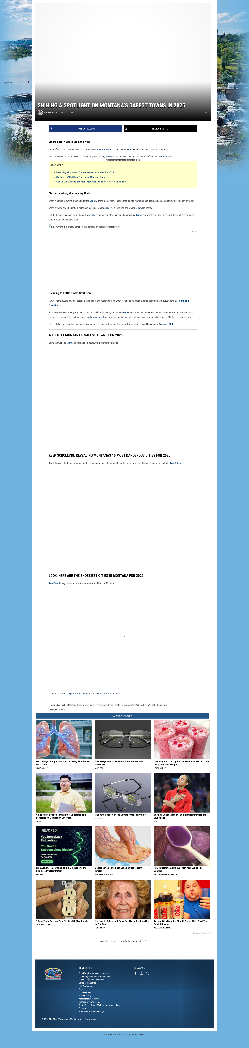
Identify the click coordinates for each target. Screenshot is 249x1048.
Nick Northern (49, 112)
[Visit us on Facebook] (137, 973)
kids (129, 149)
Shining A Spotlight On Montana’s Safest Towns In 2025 (88, 693)
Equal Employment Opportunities (94, 973)
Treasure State (166, 324)
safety (94, 215)
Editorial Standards (87, 983)
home (161, 156)
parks (137, 207)
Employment (101, 705)
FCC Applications (86, 986)
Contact (82, 1008)
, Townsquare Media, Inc (68, 1019)
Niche (126, 312)
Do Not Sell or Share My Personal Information (99, 1005)
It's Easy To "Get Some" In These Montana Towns (81, 177)
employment (97, 317)
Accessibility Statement (89, 999)
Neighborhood (155, 705)
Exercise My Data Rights (89, 1002)
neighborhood (104, 149)
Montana (109, 156)
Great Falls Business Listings (91, 1011)
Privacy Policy (85, 995)
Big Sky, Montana (69, 705)
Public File (83, 980)
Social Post (143, 705)
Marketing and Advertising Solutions (95, 976)
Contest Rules (85, 992)
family (139, 215)
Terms (82, 989)
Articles (64, 710)
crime (64, 317)
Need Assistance (96, 980)
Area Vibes (175, 463)
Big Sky (93, 200)
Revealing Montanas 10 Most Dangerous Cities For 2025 (85, 172)
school (106, 207)
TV (103, 156)
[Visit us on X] (148, 973)
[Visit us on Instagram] (143, 973)
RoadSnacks (55, 583)
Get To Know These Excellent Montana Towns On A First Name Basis (91, 181)
